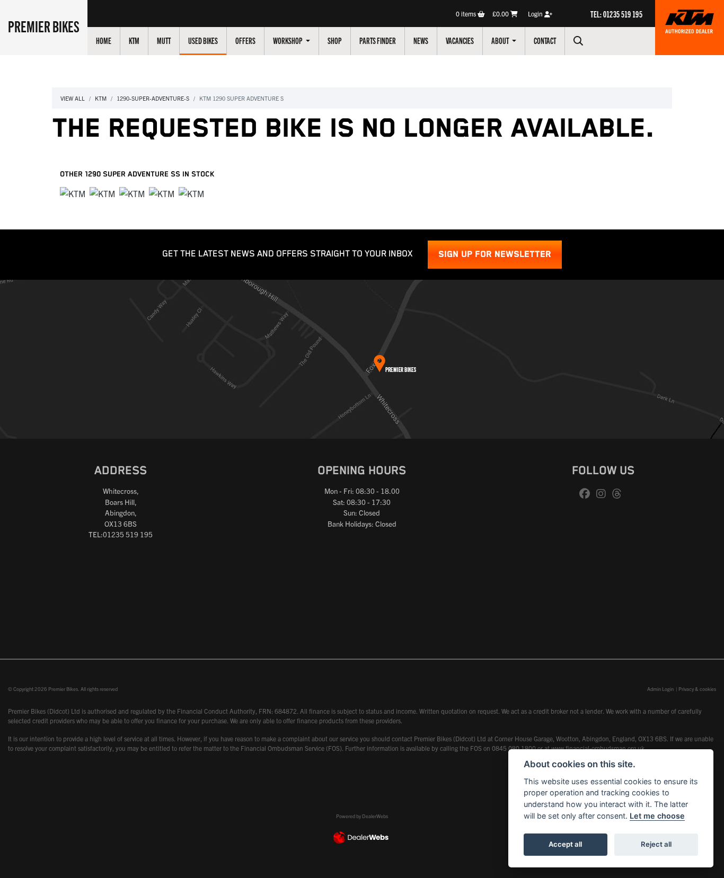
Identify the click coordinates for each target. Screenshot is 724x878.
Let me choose (657, 815)
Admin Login (660, 689)
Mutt (164, 40)
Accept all (565, 844)
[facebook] (587, 494)
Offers (245, 40)
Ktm (101, 98)
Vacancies (460, 40)
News (420, 40)
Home (103, 40)
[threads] (620, 494)
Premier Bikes (44, 26)
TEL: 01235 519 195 (616, 13)
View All (72, 98)
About (500, 40)
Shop (335, 40)
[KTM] (72, 194)
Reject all (656, 844)
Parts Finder (377, 40)
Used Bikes (203, 40)
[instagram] (604, 494)
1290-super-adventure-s (153, 98)
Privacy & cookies (697, 689)
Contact (545, 40)
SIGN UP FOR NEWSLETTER (494, 255)
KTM (134, 40)
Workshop (288, 40)
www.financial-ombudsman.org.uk (597, 748)
